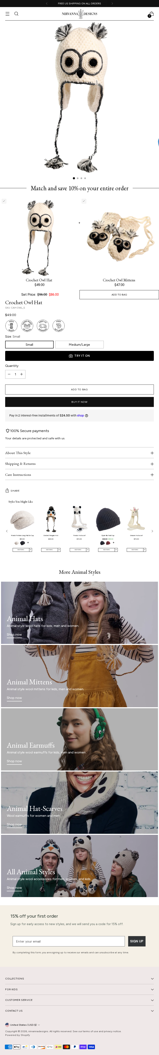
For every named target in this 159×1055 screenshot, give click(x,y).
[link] (22, 531)
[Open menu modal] (7, 14)
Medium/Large (79, 345)
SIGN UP (136, 941)
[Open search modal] (16, 14)
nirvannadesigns (38, 1031)
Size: (12, 336)
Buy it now (79, 401)
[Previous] (46, 3)
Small (29, 345)
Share (15, 490)
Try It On (82, 356)
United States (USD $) (23, 1024)
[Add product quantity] (21, 374)
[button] (16, 543)
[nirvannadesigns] (79, 14)
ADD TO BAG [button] (119, 294)
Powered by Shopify (17, 1035)
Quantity (11, 366)
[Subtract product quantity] (9, 374)
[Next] (112, 3)
